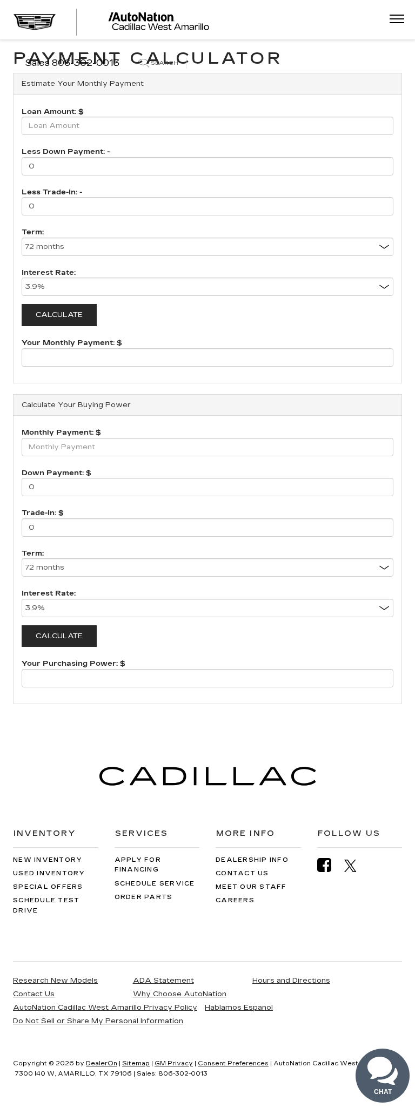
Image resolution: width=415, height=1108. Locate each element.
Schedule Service (155, 883)
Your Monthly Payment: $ (72, 343)
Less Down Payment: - (66, 151)
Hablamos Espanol (239, 1007)
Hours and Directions (291, 980)
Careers (235, 900)
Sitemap (136, 1063)
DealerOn (101, 1063)
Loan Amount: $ (53, 111)
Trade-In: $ (43, 513)
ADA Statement (163, 980)
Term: (33, 232)
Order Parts (144, 897)
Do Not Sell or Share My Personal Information (98, 1021)
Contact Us (242, 873)
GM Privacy (174, 1063)
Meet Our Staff (251, 886)
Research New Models (55, 980)
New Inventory (47, 859)
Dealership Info (252, 859)
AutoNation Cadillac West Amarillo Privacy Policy (105, 1007)
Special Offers (48, 886)
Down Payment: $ (56, 473)
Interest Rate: (49, 272)
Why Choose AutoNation (179, 994)
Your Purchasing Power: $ (73, 663)
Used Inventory (49, 873)
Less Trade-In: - (52, 192)
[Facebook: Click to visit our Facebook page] (329, 865)
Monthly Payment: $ (61, 432)
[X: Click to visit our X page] (355, 865)
